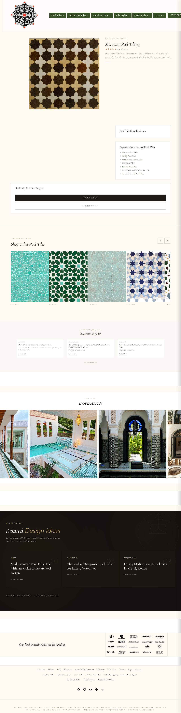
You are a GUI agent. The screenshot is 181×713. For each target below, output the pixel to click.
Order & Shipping (111, 675)
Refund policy (51, 710)
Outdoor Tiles (101, 15)
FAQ (59, 669)
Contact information (141, 710)
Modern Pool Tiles (129, 166)
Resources (68, 669)
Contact (122, 669)
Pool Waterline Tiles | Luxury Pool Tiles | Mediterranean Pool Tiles (65, 707)
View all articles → (90, 362)
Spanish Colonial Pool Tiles (132, 174)
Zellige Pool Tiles (129, 156)
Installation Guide (63, 675)
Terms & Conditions (106, 680)
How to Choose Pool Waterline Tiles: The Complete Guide (35, 345)
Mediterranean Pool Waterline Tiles (136, 170)
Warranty (100, 669)
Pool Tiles (56, 15)
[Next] (167, 241)
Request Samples (90, 206)
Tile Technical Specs (128, 675)
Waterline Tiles (77, 15)
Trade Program (89, 680)
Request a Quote (90, 198)
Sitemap (138, 669)
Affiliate (51, 669)
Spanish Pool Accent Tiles (132, 159)
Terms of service (94, 710)
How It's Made (48, 675)
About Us (41, 669)
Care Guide (78, 675)
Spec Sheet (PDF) (74, 680)
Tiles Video (111, 669)
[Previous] (160, 241)
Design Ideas (141, 15)
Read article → (22, 353)
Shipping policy (116, 710)
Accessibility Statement (84, 669)
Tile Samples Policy (93, 675)
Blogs (130, 669)
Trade (158, 15)
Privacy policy (72, 710)
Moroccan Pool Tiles (130, 152)
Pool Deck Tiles (128, 163)
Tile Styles (121, 15)
